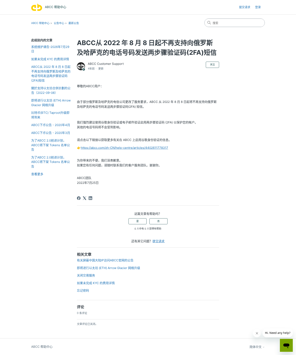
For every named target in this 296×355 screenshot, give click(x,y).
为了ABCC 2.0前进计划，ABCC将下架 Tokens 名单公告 (50, 145)
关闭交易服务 (86, 275)
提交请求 (244, 7)
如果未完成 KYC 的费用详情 (50, 59)
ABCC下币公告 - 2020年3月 (50, 133)
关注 (212, 64)
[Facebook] (79, 198)
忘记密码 (83, 290)
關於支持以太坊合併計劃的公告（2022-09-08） (50, 90)
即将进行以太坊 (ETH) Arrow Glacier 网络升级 (51, 102)
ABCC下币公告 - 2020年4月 (50, 125)
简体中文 (255, 347)
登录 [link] (258, 7)
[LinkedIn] (90, 198)
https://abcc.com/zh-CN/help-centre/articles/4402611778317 (124, 148)
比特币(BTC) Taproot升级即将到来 (50, 115)
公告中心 (59, 23)
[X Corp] (84, 198)
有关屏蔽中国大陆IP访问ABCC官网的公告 (105, 260)
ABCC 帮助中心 (40, 23)
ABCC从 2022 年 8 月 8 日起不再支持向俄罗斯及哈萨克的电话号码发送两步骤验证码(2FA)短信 (50, 73)
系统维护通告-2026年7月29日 (50, 49)
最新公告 (73, 23)
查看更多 (37, 174)
